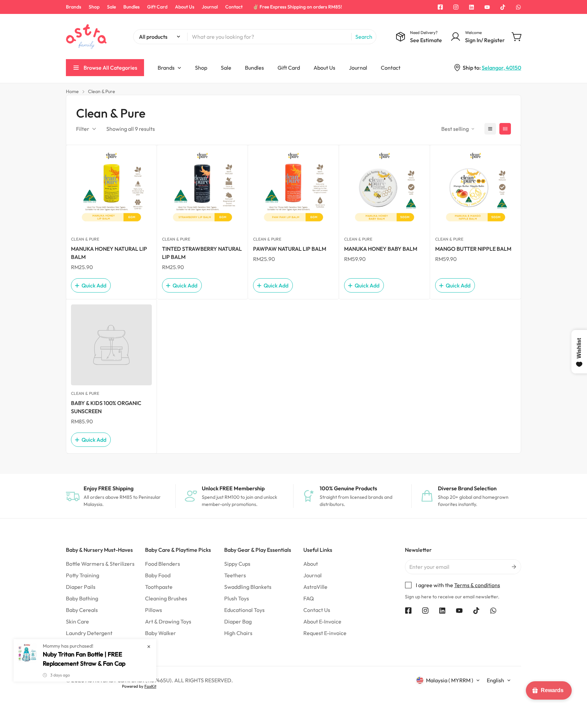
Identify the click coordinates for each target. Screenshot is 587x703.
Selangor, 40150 (501, 67)
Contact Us (316, 610)
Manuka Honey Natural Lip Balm (109, 252)
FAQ (308, 598)
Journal (210, 7)
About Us (184, 7)
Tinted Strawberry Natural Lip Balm (202, 252)
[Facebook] (440, 7)
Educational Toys (244, 610)
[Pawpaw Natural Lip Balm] (293, 190)
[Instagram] (456, 7)
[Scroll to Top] (574, 666)
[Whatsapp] (518, 7)
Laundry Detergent (89, 633)
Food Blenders (162, 563)
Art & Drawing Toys (168, 621)
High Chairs (238, 633)
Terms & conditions (477, 585)
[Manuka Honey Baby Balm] (384, 190)
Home (72, 91)
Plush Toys (236, 598)
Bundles (131, 7)
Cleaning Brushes (166, 598)
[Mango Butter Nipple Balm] (475, 190)
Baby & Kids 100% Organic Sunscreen (106, 407)
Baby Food (158, 575)
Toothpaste (159, 586)
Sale (111, 7)
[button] (517, 37)
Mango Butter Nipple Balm (473, 248)
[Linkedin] (471, 7)
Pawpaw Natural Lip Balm (289, 248)
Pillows (153, 610)
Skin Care (77, 621)
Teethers (235, 575)
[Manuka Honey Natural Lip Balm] (111, 190)
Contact (234, 7)
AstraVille (315, 586)
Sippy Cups (237, 563)
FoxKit (150, 686)
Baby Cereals (82, 610)
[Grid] (505, 129)
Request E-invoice (324, 633)
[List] (490, 129)
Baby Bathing (82, 598)
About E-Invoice (322, 621)
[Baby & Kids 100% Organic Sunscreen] (111, 344)
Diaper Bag (238, 621)
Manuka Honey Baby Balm (380, 248)
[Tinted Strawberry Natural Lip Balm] (202, 190)
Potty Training (82, 575)
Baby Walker (160, 633)
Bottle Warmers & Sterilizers (100, 563)
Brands (73, 7)
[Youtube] (487, 7)
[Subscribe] (513, 567)
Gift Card (157, 7)
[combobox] (254, 36)
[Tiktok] (502, 7)
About (310, 563)
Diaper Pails (80, 586)
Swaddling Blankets (247, 586)
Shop (94, 7)
